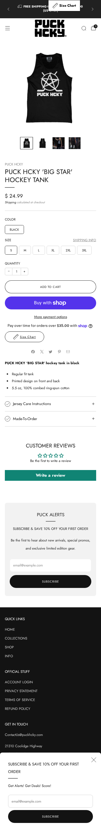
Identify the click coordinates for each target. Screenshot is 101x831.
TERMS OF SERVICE (20, 699)
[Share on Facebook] (33, 352)
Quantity (12, 263)
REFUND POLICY (17, 708)
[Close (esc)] (93, 760)
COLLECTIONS (16, 638)
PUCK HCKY (14, 164)
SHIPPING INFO (84, 240)
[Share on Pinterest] (59, 352)
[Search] (83, 28)
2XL (68, 250)
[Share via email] (68, 352)
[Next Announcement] (92, 9)
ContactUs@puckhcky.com (24, 734)
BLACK (14, 229)
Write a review (50, 475)
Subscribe (50, 816)
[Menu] (7, 28)
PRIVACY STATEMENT (21, 690)
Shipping (10, 202)
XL (52, 250)
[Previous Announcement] (8, 9)
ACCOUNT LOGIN (19, 682)
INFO (9, 656)
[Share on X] (41, 352)
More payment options (50, 316)
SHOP (9, 647)
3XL (84, 250)
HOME (10, 629)
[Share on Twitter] (50, 352)
